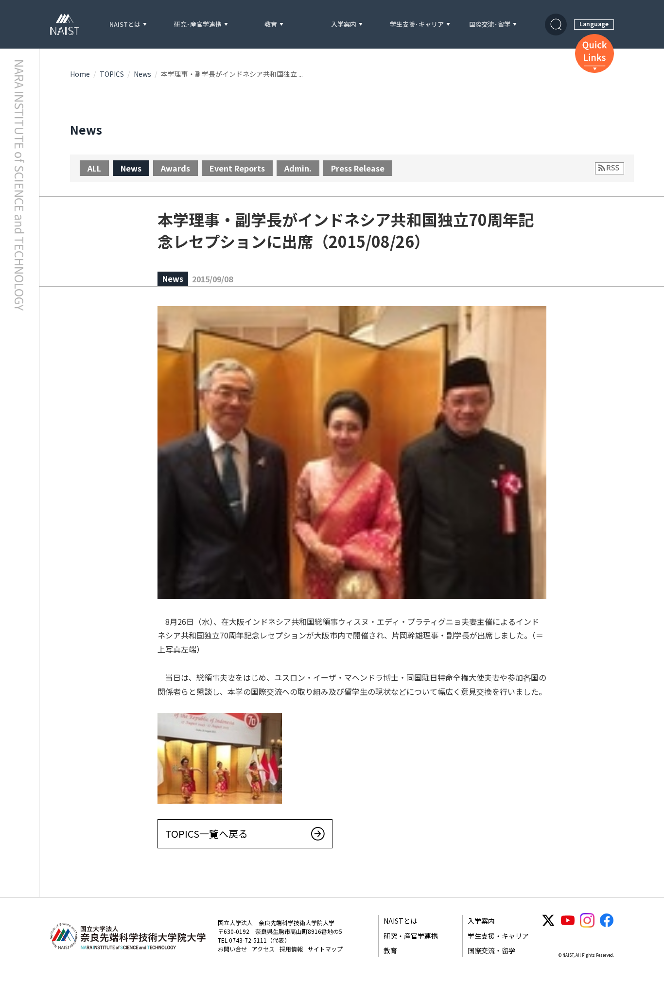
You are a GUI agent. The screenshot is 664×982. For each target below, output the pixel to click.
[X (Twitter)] (548, 920)
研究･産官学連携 (198, 24)
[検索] (556, 24)
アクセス (263, 949)
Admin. (298, 168)
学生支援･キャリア (417, 24)
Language (594, 23)
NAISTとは (124, 24)
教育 (270, 24)
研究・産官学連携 (411, 936)
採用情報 (291, 949)
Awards (175, 168)
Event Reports (237, 168)
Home (80, 74)
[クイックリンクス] (594, 53)
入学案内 (343, 24)
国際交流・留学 (491, 950)
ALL (94, 168)
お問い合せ (232, 949)
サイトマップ (325, 949)
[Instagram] (587, 920)
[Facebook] (606, 920)
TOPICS (112, 74)
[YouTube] (567, 920)
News (142, 74)
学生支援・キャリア (498, 936)
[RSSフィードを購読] (609, 168)
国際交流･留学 (489, 24)
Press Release (357, 168)
